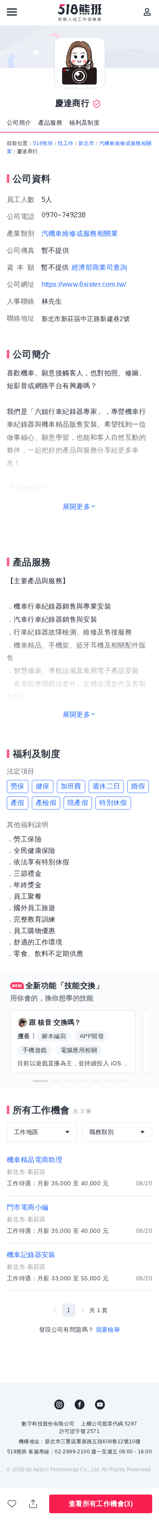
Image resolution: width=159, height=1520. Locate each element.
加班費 (71, 786)
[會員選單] (147, 12)
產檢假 (46, 802)
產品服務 (50, 122)
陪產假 (77, 802)
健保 (43, 786)
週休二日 (106, 786)
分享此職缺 (33, 1504)
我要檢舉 (108, 1329)
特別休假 (113, 802)
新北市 (86, 143)
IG (59, 1405)
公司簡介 (19, 122)
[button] (40, 1081)
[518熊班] (79, 12)
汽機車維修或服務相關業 (80, 233)
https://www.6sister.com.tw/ (84, 284)
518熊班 (43, 143)
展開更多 (77, 506)
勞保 (18, 786)
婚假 (138, 786)
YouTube (100, 1405)
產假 (18, 802)
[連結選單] (12, 12)
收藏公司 (12, 1504)
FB (80, 1405)
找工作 (65, 143)
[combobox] (42, 1132)
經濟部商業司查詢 (99, 267)
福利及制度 (84, 122)
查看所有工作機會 (101, 1503)
